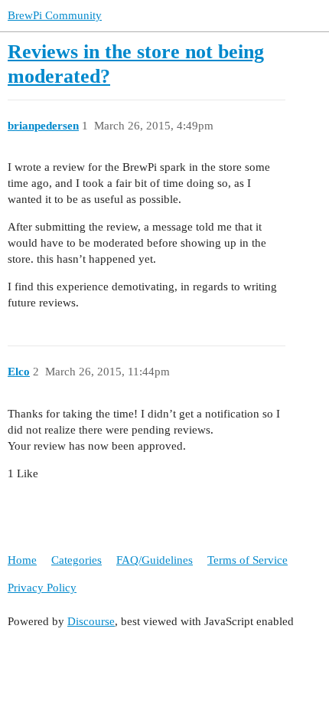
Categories (76, 560)
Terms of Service (247, 560)
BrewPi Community (55, 15)
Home (22, 560)
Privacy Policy (42, 587)
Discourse (91, 621)
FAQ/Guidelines (154, 560)
